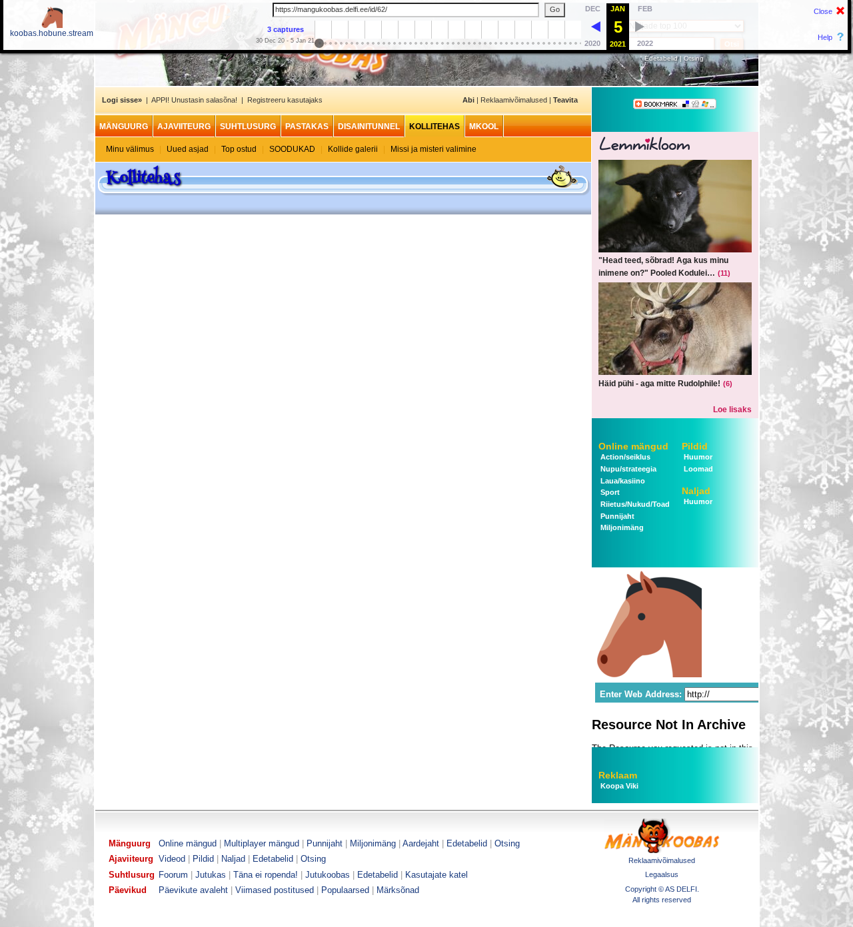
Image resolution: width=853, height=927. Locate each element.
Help (825, 37)
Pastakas (307, 126)
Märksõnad (398, 890)
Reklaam (617, 775)
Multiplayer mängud (261, 843)
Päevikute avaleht (193, 890)
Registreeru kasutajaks (285, 100)
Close (823, 11)
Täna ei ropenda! (265, 875)
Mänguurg (123, 126)
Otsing (694, 58)
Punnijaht (616, 516)
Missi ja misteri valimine (433, 149)
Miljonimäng (621, 527)
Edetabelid (661, 58)
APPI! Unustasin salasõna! (194, 100)
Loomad (697, 469)
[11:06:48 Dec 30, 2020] (595, 26)
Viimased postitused (274, 890)
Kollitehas (434, 126)
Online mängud (633, 446)
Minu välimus (130, 149)
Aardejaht (421, 843)
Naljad (696, 490)
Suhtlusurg (248, 126)
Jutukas (210, 875)
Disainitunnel (369, 126)
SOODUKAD (292, 149)
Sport (609, 492)
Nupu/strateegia (627, 469)
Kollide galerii (353, 149)
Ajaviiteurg (184, 126)
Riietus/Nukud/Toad (634, 504)
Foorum (173, 875)
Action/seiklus (624, 457)
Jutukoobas (327, 875)
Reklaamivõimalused (513, 100)
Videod (172, 859)
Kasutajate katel (436, 875)
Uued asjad (188, 149)
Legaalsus (661, 874)
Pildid (695, 446)
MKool (483, 126)
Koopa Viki (619, 786)
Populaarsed (345, 890)
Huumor (697, 457)
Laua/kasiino (621, 481)
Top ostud (239, 149)
